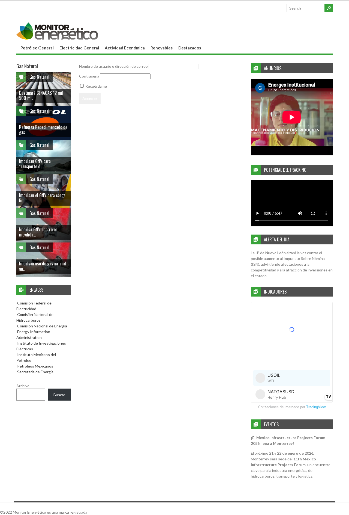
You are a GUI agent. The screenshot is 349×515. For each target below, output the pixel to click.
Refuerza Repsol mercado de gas (43, 129)
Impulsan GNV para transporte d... (35, 164)
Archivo (22, 385)
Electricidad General (79, 47)
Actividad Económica (125, 47)
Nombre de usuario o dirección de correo (113, 66)
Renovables (162, 47)
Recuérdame (96, 86)
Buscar (59, 394)
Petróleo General (37, 47)
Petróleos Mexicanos (34, 366)
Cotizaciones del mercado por (292, 407)
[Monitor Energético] (57, 37)
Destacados (189, 47)
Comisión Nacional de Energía (42, 326)
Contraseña (89, 76)
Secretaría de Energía (34, 371)
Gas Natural (39, 76)
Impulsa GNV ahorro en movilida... (38, 232)
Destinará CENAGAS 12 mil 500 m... (41, 95)
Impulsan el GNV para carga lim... (42, 198)
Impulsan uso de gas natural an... (42, 266)
